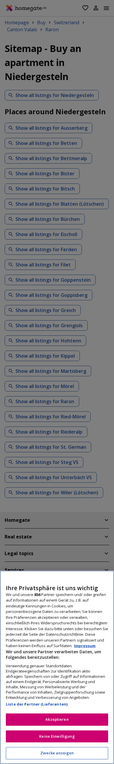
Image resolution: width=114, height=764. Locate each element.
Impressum (85, 645)
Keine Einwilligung (57, 736)
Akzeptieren (56, 719)
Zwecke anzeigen (57, 753)
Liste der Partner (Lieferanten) (37, 704)
